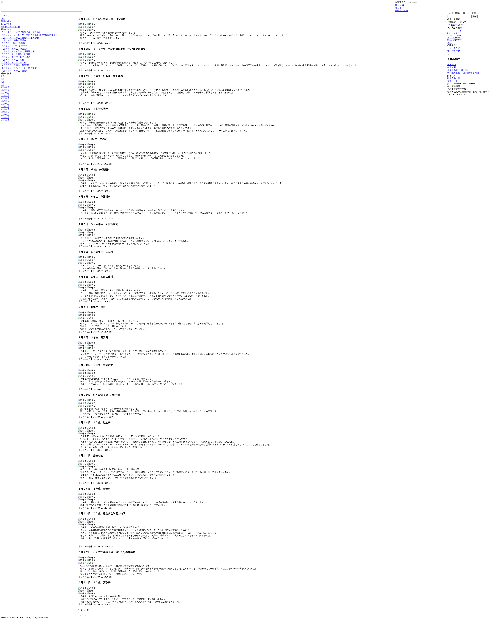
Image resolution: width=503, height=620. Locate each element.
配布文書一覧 (453, 78)
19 (455, 38)
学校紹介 (451, 64)
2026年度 (5, 87)
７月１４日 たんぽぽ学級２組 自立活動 (21, 32)
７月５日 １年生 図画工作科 (15, 57)
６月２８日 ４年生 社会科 (14, 71)
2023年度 (5, 95)
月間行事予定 (453, 48)
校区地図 (451, 67)
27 (457, 40)
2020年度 (5, 104)
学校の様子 (6, 21)
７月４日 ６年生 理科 (12, 60)
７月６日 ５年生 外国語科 (14, 49)
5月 (2, 82)
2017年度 (5, 112)
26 (455, 40)
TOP (3, 19)
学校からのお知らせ (10, 27)
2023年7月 (455, 25)
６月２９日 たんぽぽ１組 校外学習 (19, 68)
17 (450, 38)
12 (455, 35)
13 (457, 35)
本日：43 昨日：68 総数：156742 (401, 8)
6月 (2, 79)
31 (450, 43)
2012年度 (5, 120)
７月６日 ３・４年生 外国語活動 (18, 51)
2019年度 (5, 106)
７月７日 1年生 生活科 (13, 43)
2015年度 (5, 117)
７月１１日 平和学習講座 (13, 40)
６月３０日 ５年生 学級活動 (15, 65)
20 (457, 38)
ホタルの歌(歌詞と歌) (457, 70)
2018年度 (5, 109)
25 (453, 40)
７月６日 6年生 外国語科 (14, 46)
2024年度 (5, 93)
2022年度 (5, 98)
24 (450, 40)
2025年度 (5, 90)
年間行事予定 (453, 51)
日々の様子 (6, 24)
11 (452, 35)
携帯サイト (452, 81)
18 (453, 38)
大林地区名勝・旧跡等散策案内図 (463, 73)
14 (459, 35)
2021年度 (5, 101)
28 (459, 40)
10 (450, 35)
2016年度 (5, 115)
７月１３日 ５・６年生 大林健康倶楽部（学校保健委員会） (30, 35)
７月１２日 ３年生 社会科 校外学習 (20, 38)
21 (459, 38)
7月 (2, 76)
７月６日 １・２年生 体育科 (15, 54)
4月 (2, 84)
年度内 (453, 22)
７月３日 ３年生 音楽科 (13, 62)
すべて (463, 22)
